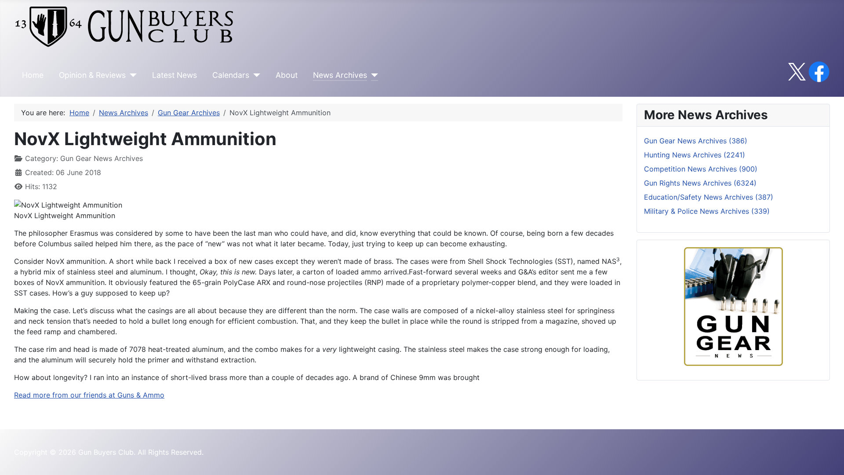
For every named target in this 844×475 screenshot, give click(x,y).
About (287, 75)
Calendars (230, 75)
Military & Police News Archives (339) (707, 211)
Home (33, 75)
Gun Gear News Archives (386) (695, 140)
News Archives (340, 75)
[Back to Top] (828, 458)
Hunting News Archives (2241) (694, 154)
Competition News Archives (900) (700, 168)
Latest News (174, 75)
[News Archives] (372, 75)
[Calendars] (254, 75)
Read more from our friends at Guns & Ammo (89, 395)
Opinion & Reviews (92, 75)
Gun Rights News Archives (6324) (700, 183)
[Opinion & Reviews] (131, 75)
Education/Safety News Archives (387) (708, 197)
